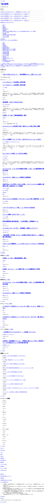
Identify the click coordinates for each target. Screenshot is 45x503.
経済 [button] (11, 64)
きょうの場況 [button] (6, 65)
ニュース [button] (23, 64)
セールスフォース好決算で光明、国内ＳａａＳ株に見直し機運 (21, 126)
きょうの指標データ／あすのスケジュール (11, 141)
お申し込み (8, 22)
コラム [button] (8, 64)
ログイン (12, 22)
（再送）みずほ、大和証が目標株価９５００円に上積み (14, 363)
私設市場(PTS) (5, 46)
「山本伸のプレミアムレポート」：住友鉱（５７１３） (19, 332)
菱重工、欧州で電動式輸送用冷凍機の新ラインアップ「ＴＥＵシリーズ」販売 (18, 367)
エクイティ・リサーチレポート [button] (24, 63)
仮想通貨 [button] (18, 65)
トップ (4, 42)
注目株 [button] (20, 64)
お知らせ (2, 40)
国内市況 (4, 192)
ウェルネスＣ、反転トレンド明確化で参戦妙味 (17, 177)
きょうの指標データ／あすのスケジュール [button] (34, 64)
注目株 (4, 44)
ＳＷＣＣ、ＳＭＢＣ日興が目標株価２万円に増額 (12, 371)
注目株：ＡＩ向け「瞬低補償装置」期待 (14, 115)
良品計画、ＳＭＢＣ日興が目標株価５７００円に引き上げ (14, 355)
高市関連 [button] (34, 63)
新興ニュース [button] (9, 63)
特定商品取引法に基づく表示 (8, 60)
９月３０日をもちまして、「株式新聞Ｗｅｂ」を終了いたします (22, 74)
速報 (3, 43)
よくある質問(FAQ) (6, 61)
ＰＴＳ (4, 312)
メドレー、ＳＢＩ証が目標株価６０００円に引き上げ (13, 375)
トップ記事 (5, 87)
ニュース (4, 128)
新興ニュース (5, 172)
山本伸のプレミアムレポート (8, 334)
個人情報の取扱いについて (8, 58)
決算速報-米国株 (12, 34)
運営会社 (2, 474)
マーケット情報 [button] (23, 65)
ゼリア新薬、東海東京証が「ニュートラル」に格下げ (13, 359)
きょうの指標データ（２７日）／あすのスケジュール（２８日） (22, 139)
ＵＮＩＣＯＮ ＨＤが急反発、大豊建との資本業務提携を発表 (15, 391)
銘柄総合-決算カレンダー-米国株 (29, 31)
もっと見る (2, 0)
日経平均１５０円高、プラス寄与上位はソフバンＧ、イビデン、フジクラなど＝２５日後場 (21, 387)
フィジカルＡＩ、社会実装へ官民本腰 (14, 82)
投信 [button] (31, 63)
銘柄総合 (2, 462)
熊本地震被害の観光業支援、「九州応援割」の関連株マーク (20, 221)
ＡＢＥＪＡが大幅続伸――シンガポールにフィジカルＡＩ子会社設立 (23, 243)
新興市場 (4, 45)
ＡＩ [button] (6, 63)
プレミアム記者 (6, 51)
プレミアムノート (6, 230)
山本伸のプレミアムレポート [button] (32, 65)
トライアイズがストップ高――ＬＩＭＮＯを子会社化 (19, 207)
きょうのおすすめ (6, 104)
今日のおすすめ (6, 55)
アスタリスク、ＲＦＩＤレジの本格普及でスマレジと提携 (14, 379)
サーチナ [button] (5, 64)
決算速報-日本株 (6, 34)
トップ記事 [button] (2, 63)
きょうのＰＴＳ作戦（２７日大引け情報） (15, 153)
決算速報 (2, 466)
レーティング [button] (15, 63)
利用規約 (4, 59)
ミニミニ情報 (5, 216)
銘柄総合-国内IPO (6, 31)
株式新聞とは (3, 22)
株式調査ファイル (6, 345)
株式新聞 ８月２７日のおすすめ (13, 102)
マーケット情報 (6, 54)
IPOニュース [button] (38, 63)
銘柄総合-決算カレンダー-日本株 (16, 31)
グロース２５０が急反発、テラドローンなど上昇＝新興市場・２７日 (23, 199)
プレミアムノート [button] (12, 65)
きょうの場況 (5, 190)
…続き (11, 95)
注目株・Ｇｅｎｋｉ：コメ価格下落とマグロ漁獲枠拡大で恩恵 (21, 269)
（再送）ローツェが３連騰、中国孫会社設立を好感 (13, 383)
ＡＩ (3, 89)
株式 (3, 194)
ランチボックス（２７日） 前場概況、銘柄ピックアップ (20, 228)
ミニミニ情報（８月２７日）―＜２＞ (14, 214)
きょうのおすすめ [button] (15, 64)
